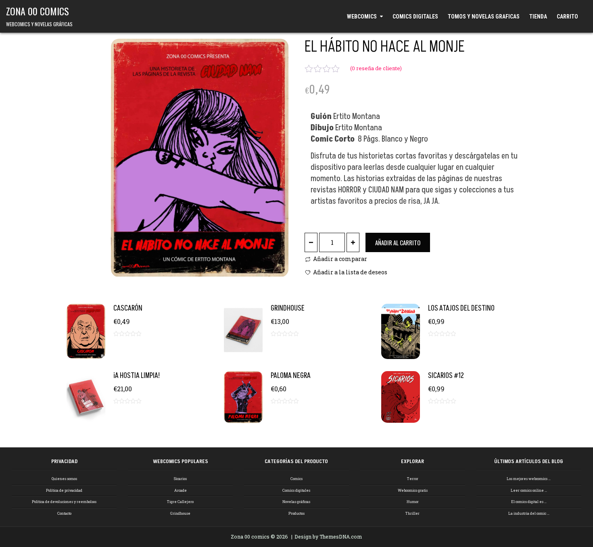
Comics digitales (296, 490)
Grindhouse (180, 513)
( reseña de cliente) (376, 68)
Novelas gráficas (296, 501)
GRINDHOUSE (288, 308)
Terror (412, 478)
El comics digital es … (529, 501)
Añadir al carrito (397, 242)
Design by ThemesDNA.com (328, 536)
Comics (296, 478)
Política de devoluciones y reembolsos (64, 501)
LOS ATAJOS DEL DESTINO (461, 308)
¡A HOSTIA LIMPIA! (136, 376)
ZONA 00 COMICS (37, 11)
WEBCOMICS (362, 16)
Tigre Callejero (180, 501)
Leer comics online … (529, 490)
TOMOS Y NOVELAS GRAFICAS (484, 16)
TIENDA (538, 16)
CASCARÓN (127, 308)
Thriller (412, 513)
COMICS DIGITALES (415, 16)
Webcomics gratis (413, 490)
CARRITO (567, 16)
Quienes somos (64, 478)
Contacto (64, 513)
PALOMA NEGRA (291, 376)
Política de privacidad (64, 490)
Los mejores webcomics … (529, 478)
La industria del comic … (528, 513)
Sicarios (180, 478)
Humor (413, 501)
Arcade (180, 490)
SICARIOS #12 (446, 376)
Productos (296, 513)
